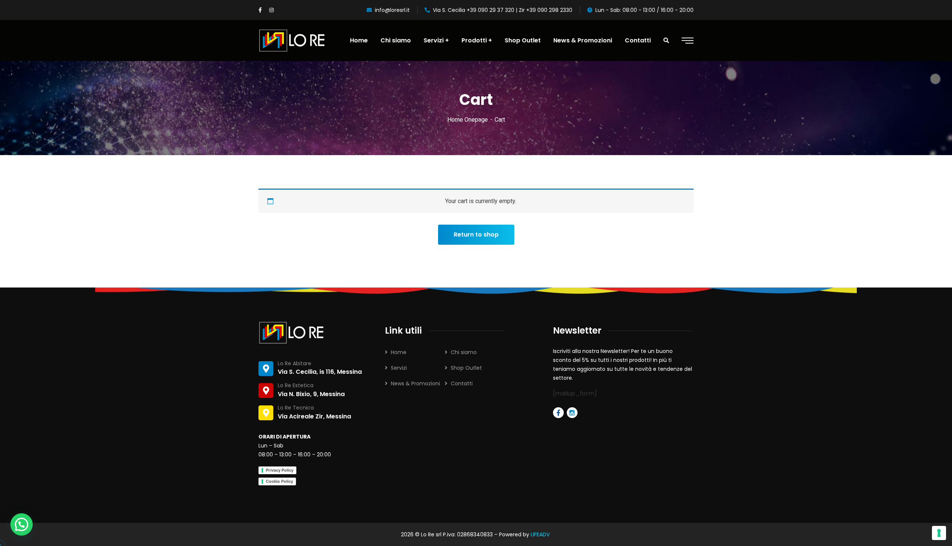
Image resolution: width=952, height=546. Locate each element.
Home (398, 352)
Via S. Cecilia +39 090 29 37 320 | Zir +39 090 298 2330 (502, 10)
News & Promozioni (415, 383)
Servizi (399, 368)
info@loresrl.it (392, 10)
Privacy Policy (279, 470)
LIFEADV (541, 534)
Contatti (462, 383)
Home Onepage (467, 119)
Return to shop (476, 234)
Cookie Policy (279, 481)
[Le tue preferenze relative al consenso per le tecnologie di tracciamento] (939, 533)
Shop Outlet (466, 368)
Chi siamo (464, 352)
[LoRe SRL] (292, 40)
